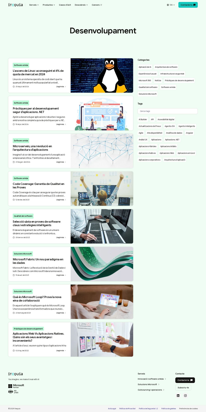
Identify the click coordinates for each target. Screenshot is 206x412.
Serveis (33, 5)
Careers (96, 5)
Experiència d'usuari (148, 73)
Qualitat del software (23, 216)
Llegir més (60, 86)
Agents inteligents (187, 126)
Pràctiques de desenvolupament (28, 328)
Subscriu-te (183, 387)
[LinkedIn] (178, 395)
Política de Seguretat (147, 409)
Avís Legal (112, 409)
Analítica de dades (174, 132)
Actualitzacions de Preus (150, 126)
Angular (189, 132)
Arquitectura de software (166, 67)
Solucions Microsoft (23, 253)
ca (171, 5)
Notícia (158, 80)
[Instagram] (185, 395)
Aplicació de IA (145, 67)
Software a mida (21, 65)
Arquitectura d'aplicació (174, 159)
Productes (48, 5)
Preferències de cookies (188, 409)
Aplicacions (156, 139)
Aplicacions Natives (147, 153)
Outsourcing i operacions (150, 389)
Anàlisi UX (143, 139)
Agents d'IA (170, 126)
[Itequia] (15, 5)
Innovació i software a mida (151, 379)
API (152, 119)
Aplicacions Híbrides (147, 146)
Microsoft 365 (145, 80)
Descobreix (80, 5)
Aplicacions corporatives (149, 159)
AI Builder (143, 119)
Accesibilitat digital (166, 119)
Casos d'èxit (65, 5)
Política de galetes (168, 409)
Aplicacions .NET (172, 139)
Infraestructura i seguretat (172, 73)
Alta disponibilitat (154, 132)
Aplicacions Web (167, 153)
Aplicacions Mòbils (168, 146)
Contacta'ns (186, 5)
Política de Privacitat (127, 409)
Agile (141, 132)
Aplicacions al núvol (186, 153)
